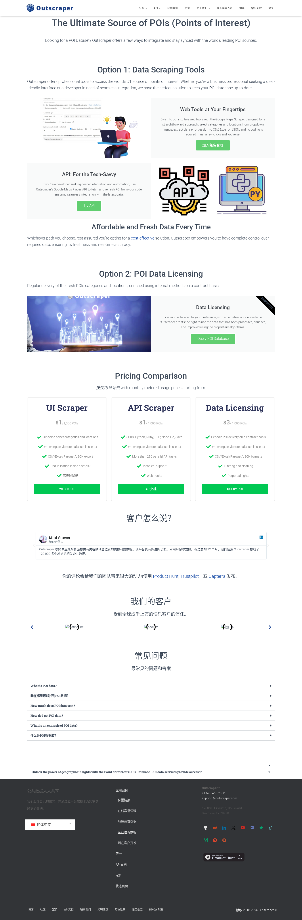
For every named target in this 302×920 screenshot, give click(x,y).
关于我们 (202, 8)
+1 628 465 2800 (213, 793)
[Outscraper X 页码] (233, 827)
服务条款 (137, 909)
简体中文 (43, 825)
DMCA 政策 (156, 909)
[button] (146, 8)
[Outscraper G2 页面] (215, 840)
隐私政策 (120, 909)
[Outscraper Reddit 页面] (215, 827)
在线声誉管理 (127, 811)
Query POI (235, 489)
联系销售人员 (225, 8)
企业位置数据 (127, 832)
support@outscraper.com (219, 798)
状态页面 (122, 886)
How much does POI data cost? (53, 705)
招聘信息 (102, 909)
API (156, 8)
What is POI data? (44, 686)
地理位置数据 (127, 821)
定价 (187, 8)
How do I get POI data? (47, 715)
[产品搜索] (224, 840)
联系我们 (85, 909)
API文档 (151, 489)
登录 (271, 8)
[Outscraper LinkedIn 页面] (224, 827)
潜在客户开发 (127, 843)
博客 (242, 8)
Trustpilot (189, 576)
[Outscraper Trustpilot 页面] (261, 827)
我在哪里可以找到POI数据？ (50, 696)
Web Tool (67, 489)
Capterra (217, 576)
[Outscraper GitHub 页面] (205, 827)
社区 (43, 909)
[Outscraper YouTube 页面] (243, 827)
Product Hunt (165, 576)
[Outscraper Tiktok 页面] (270, 827)
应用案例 (172, 8)
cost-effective (142, 238)
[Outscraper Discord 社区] (252, 827)
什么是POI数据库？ (44, 735)
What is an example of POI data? (54, 725)
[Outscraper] (50, 7)
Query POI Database (213, 338)
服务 (142, 8)
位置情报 (124, 800)
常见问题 (256, 8)
